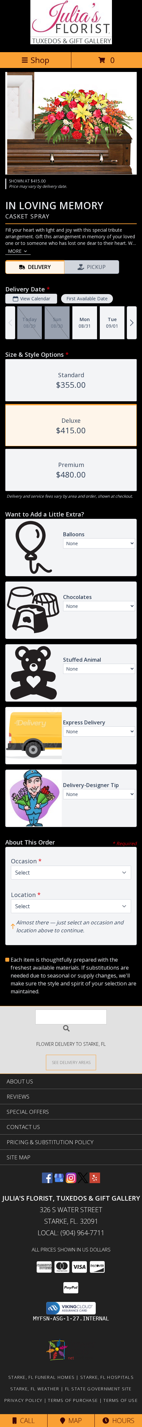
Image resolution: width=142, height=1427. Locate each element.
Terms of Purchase (73, 1400)
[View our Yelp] (94, 1181)
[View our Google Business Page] (59, 1181)
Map (73, 1420)
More (14, 251)
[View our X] (83, 1181)
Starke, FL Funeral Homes (41, 1377)
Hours (121, 1420)
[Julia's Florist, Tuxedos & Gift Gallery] (71, 42)
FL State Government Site (98, 1389)
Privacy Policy (23, 1400)
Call (26, 1420)
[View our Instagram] (71, 1181)
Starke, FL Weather (34, 1389)
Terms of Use (120, 1400)
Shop (40, 59)
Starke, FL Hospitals (107, 1377)
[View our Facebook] (47, 1181)
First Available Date (87, 298)
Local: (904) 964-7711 (71, 1232)
